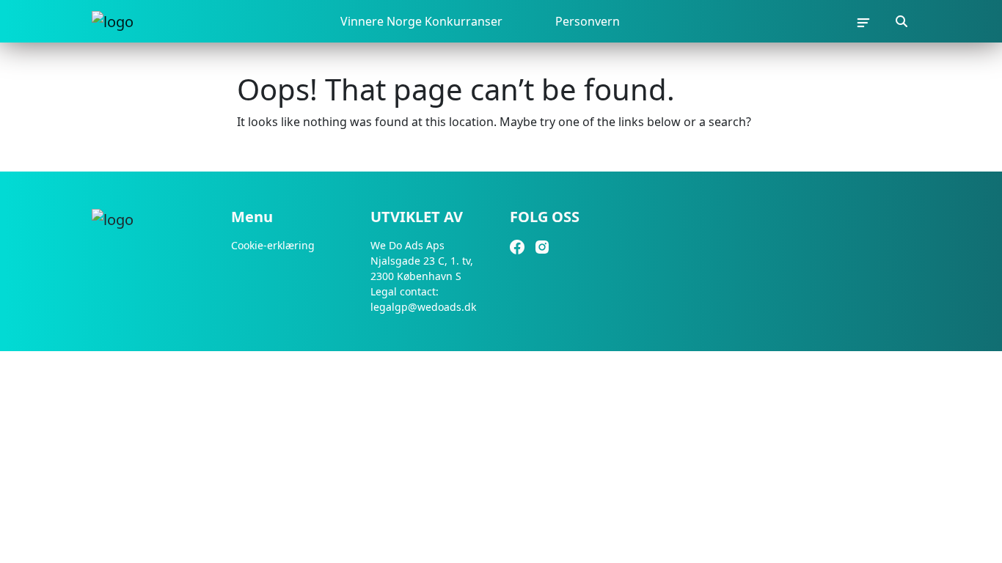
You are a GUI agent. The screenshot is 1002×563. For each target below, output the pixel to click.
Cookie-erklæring (273, 245)
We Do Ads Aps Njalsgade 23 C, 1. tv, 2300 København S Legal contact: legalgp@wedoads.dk (423, 276)
